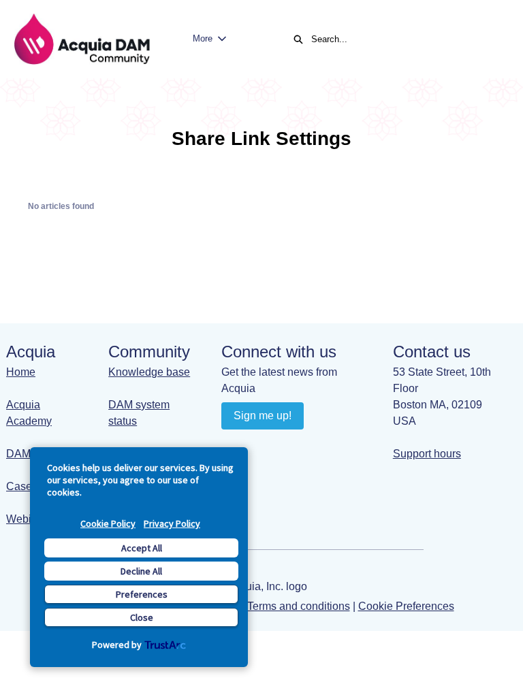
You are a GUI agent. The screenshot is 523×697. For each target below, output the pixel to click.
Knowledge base (149, 372)
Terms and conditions (298, 606)
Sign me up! (262, 415)
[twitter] (313, 446)
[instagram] (286, 446)
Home (20, 372)
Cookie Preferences (406, 606)
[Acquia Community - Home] (82, 39)
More (202, 38)
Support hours (427, 453)
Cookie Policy (108, 523)
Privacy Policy (172, 523)
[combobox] (403, 39)
